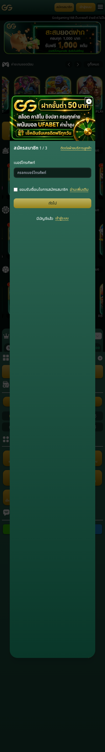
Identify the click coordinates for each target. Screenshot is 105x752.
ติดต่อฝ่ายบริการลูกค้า (76, 148)
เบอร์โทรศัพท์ (24, 163)
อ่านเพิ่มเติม (79, 190)
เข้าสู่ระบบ (62, 218)
